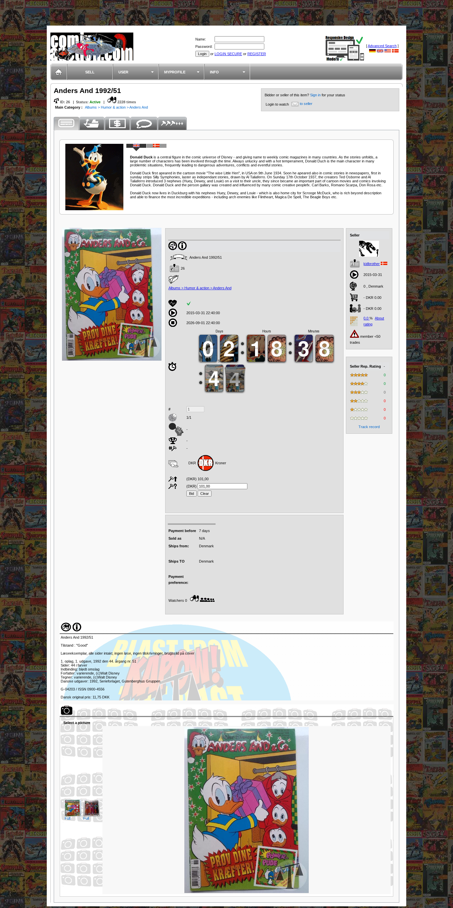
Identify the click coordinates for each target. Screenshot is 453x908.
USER (123, 72)
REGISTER (256, 54)
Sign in (316, 95)
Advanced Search (382, 46)
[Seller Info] (369, 255)
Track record (369, 427)
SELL (90, 72)
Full (67, 818)
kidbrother (371, 264)
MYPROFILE (174, 72)
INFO (214, 72)
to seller (306, 104)
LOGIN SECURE (228, 54)
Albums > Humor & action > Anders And (116, 107)
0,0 (366, 318)
